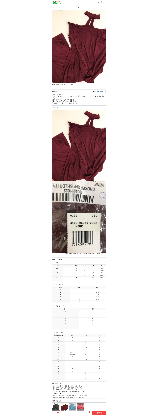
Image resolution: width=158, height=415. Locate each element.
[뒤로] (53, 7)
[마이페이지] (104, 2)
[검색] (97, 2)
